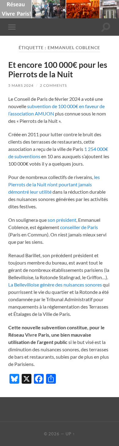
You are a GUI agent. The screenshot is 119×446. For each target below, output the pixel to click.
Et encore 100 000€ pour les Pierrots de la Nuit (57, 69)
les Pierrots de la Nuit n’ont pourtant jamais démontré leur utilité (54, 184)
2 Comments (53, 85)
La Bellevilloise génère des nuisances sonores (55, 284)
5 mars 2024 (21, 85)
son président (62, 220)
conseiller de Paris (79, 227)
